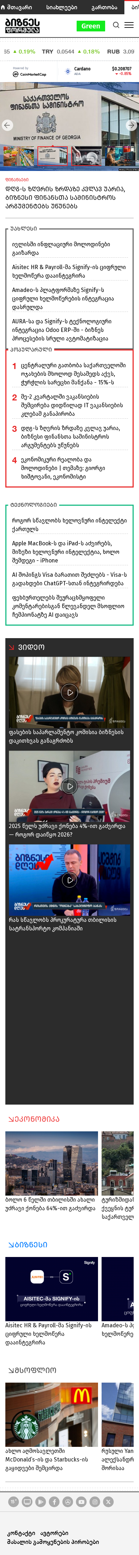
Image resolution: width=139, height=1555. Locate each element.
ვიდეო (31, 647)
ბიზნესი (31, 1244)
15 (14, 1501)
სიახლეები (61, 7)
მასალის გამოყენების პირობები (53, 1541)
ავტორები (54, 1532)
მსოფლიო (36, 1370)
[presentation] (7, 125)
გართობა (104, 7)
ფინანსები (17, 179)
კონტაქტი (21, 1532)
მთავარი (19, 7)
